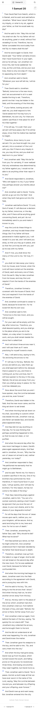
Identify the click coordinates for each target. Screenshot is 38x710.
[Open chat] (35, 7)
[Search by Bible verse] (35, 2)
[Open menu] (3, 2)
